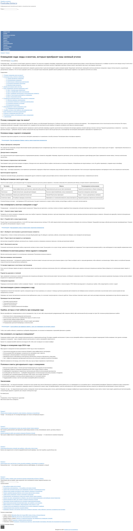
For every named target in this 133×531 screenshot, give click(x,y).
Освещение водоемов (12, 105)
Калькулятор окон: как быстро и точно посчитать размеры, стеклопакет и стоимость (22, 463)
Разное (13, 60)
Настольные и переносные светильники (17, 81)
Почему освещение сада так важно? (13, 75)
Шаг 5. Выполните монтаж (13, 96)
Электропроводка (8, 43)
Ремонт (5, 40)
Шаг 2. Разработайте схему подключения (17, 91)
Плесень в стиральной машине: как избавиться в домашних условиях (34, 518)
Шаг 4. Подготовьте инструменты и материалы (19, 95)
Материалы (6, 41)
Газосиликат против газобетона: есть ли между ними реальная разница (21, 501)
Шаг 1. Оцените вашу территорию (15, 90)
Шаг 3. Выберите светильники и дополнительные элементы (22, 93)
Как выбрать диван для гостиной (12, 486)
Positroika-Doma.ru (9, 3)
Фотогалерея (6, 50)
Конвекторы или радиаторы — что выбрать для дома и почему (19, 488)
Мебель (5, 38)
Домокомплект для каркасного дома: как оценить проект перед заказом (20, 428)
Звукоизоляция (7, 46)
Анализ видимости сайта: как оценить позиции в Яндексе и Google (18, 433)
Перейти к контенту (6, 1)
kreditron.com (67, 529)
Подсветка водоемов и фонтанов (15, 83)
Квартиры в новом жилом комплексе (22, 520)
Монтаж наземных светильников (15, 100)
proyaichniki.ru (74, 529)
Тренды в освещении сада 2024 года (13, 113)
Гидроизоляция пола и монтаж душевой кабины (15, 508)
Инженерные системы (9, 35)
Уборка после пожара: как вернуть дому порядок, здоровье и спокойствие (20, 413)
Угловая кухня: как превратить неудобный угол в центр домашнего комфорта (23, 506)
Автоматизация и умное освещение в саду (14, 106)
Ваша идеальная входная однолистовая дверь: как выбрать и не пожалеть (22, 503)
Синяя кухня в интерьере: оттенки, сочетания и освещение (18, 494)
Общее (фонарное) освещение (15, 78)
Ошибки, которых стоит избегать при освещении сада (17, 110)
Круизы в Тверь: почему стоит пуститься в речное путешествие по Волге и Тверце (22, 478)
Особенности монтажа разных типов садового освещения (18, 98)
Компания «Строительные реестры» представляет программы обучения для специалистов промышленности (42, 521)
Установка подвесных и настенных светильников (20, 101)
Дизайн (5, 33)
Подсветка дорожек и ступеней (15, 103)
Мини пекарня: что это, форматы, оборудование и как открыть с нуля (21, 504)
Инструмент (6, 36)
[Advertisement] (66, 20)
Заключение (7, 116)
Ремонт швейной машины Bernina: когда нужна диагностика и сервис (21, 493)
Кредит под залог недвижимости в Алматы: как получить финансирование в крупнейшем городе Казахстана (31, 498)
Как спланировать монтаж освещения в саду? (15, 88)
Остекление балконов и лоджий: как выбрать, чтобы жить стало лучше (19, 448)
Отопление (6, 48)
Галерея (5, 45)
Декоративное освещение (14, 80)
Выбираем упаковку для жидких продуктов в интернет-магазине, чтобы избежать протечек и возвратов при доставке (34, 509)
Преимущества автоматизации (15, 108)
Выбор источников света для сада (12, 86)
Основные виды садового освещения (13, 76)
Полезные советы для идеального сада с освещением (18, 115)
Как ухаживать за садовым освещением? (14, 111)
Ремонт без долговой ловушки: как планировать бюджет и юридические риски (24, 489)
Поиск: (2, 9)
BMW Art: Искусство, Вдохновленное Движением (25, 516)
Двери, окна (6, 31)
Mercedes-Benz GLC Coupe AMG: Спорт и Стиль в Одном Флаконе (28, 515)
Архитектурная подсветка (13, 85)
